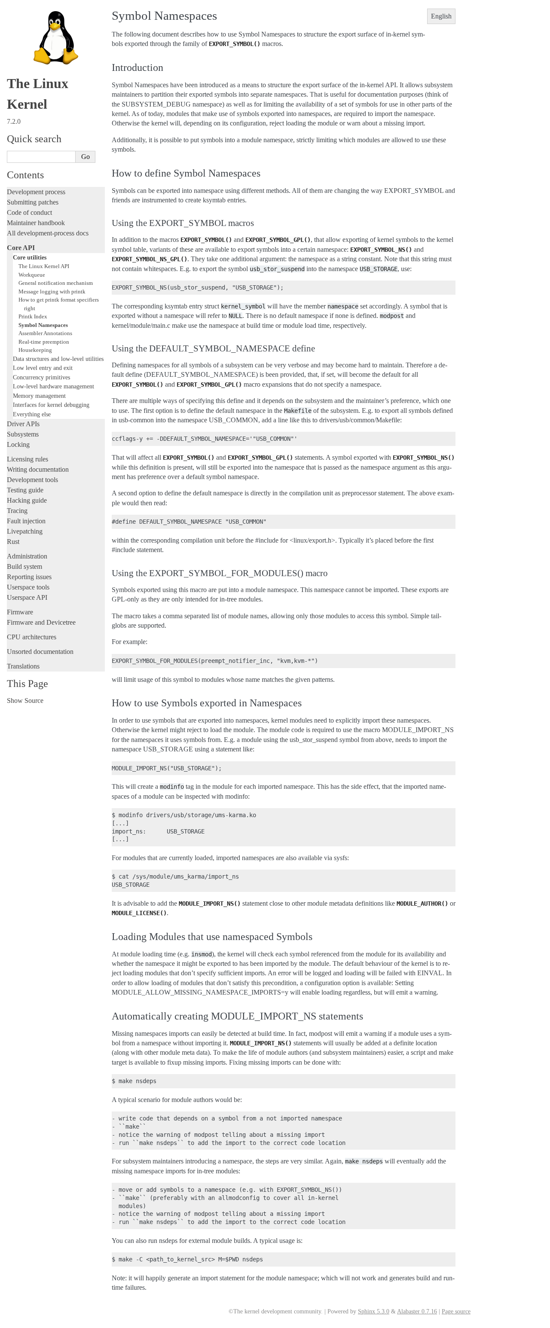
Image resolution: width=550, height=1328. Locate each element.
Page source (456, 1311)
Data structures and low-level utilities (58, 358)
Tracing (17, 510)
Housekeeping (35, 350)
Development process (36, 191)
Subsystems (23, 434)
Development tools (32, 479)
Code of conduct (29, 212)
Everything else (32, 414)
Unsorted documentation (40, 651)
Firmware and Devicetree (41, 622)
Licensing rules (27, 459)
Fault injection (26, 521)
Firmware (20, 612)
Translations (23, 666)
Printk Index (32, 316)
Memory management (39, 395)
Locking (18, 444)
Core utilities (29, 257)
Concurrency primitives (41, 377)
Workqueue (31, 275)
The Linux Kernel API (43, 266)
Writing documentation (38, 469)
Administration (27, 556)
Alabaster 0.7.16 (417, 1311)
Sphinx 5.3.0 (373, 1311)
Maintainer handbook (36, 222)
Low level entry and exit (43, 367)
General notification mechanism (55, 283)
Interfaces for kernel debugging (51, 404)
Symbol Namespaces (43, 325)
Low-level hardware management (53, 386)
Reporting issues (29, 576)
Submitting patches (32, 202)
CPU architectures (31, 637)
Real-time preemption (43, 342)
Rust (13, 541)
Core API (21, 247)
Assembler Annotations (45, 333)
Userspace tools (28, 587)
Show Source (25, 700)
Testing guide (25, 490)
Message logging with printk (52, 291)
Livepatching (25, 531)
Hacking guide (27, 500)
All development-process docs (48, 233)
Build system (24, 566)
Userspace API (27, 597)
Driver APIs (23, 423)
